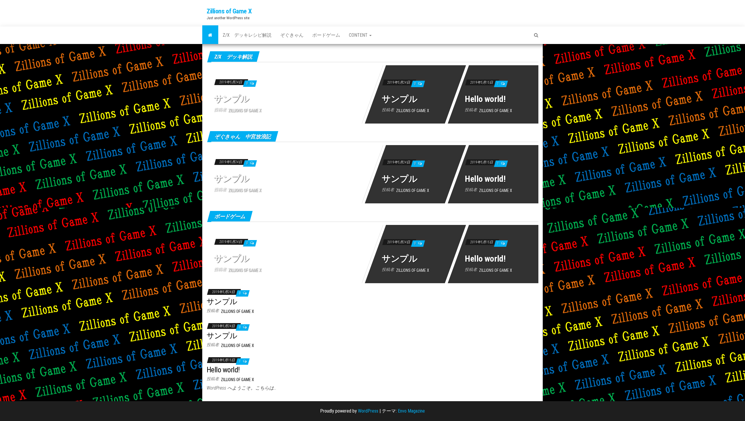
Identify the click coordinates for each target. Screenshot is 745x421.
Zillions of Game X (229, 11)
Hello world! (485, 99)
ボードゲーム (326, 35)
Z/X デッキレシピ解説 (247, 35)
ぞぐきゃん (292, 35)
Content (359, 35)
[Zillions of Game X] (210, 35)
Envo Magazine (411, 411)
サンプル (231, 99)
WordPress (368, 411)
